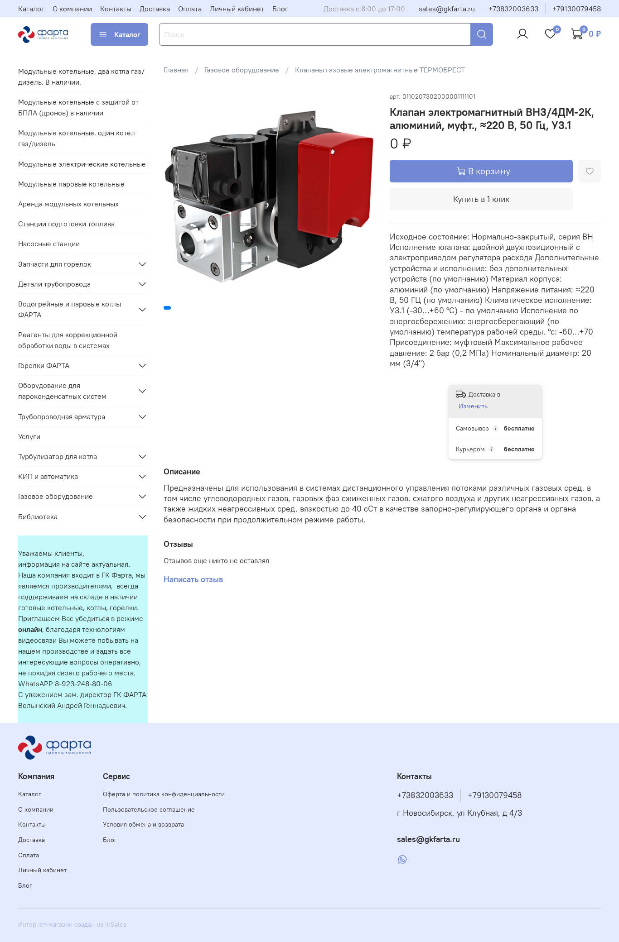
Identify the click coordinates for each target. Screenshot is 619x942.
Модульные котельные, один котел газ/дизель (76, 138)
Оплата (190, 8)
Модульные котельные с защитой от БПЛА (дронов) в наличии (78, 107)
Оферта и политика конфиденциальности (164, 794)
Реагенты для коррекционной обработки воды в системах (67, 340)
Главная (176, 69)
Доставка (155, 8)
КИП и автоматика (48, 476)
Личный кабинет (237, 8)
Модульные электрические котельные (82, 163)
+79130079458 (576, 8)
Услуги (29, 436)
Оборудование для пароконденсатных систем (62, 391)
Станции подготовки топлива (66, 223)
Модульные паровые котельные (71, 183)
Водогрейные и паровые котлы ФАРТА (69, 309)
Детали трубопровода (54, 283)
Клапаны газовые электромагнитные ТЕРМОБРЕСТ (380, 69)
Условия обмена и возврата (143, 824)
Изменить (473, 406)
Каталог (31, 8)
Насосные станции (49, 243)
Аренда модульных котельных (68, 203)
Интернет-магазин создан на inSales (72, 924)
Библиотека (38, 516)
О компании (72, 8)
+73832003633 (513, 8)
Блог (280, 8)
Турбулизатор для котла (57, 456)
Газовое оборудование (241, 69)
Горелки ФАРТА (43, 365)
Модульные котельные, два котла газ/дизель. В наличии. (81, 76)
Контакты (115, 8)
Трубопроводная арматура (61, 416)
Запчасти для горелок (54, 263)
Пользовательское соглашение (149, 809)
